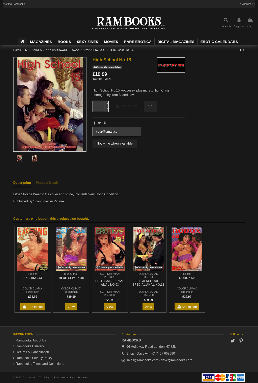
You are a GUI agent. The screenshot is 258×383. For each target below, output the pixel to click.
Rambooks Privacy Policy (34, 358)
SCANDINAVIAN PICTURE (110, 293)
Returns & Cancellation (32, 352)
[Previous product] (241, 50)
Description (22, 182)
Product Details (47, 182)
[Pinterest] (105, 123)
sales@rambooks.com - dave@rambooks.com (159, 360)
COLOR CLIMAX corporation (33, 290)
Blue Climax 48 (71, 278)
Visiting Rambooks (14, 3)
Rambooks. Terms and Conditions (40, 363)
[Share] (94, 123)
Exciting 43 (32, 278)
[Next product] (244, 50)
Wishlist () (248, 3)
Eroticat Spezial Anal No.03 (109, 282)
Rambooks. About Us (31, 340)
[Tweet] (99, 123)
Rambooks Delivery (30, 346)
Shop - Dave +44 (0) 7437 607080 (150, 353)
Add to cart (129, 106)
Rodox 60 (187, 278)
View (71, 307)
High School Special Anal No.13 (148, 282)
